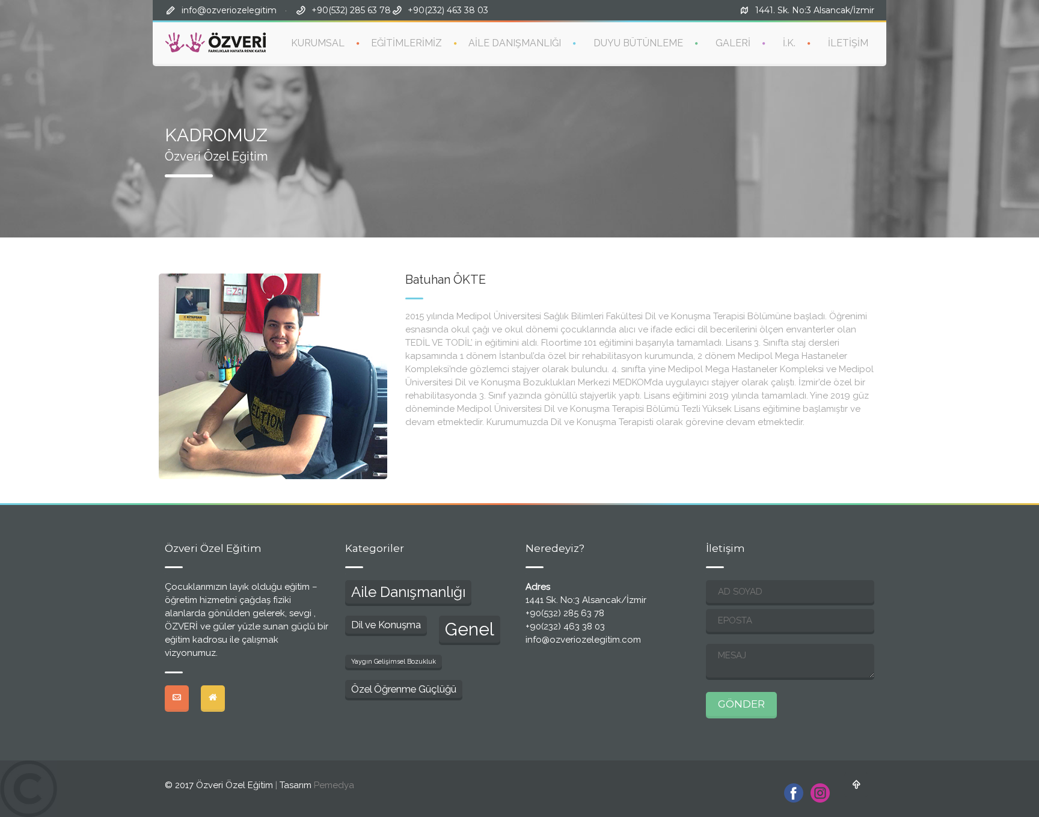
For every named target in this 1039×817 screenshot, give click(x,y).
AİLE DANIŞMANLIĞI (514, 43)
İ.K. (789, 43)
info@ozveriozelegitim (229, 10)
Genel (469, 629)
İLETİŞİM (848, 43)
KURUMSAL (318, 43)
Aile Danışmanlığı (408, 592)
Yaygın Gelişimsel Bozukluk (393, 661)
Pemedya (334, 785)
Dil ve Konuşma (386, 625)
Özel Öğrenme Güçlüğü (403, 689)
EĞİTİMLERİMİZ (406, 43)
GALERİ (733, 43)
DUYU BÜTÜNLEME (638, 43)
